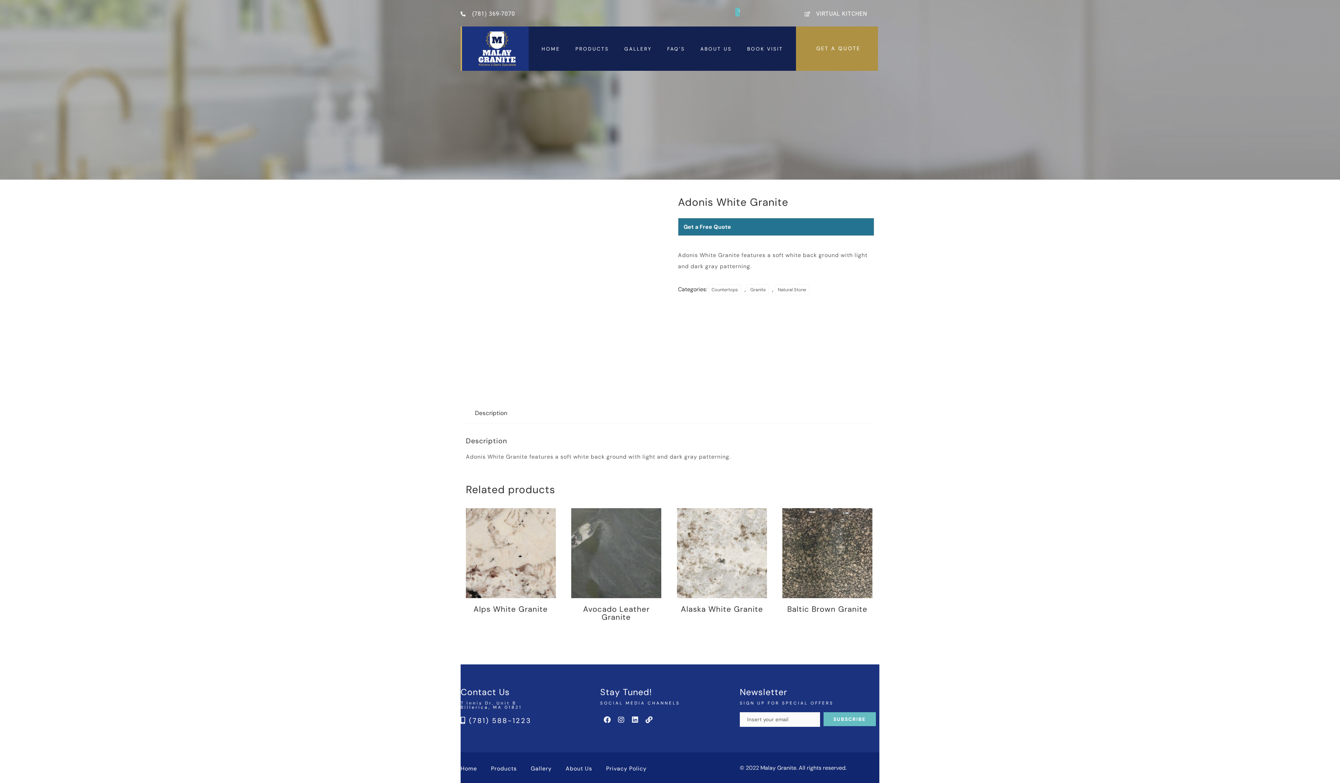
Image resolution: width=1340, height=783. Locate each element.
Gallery (638, 49)
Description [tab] (491, 413)
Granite (758, 290)
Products (592, 49)
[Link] (649, 720)
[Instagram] (621, 720)
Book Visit (765, 49)
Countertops (725, 290)
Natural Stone (792, 290)
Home (551, 49)
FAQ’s (676, 49)
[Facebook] (607, 720)
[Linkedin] (635, 720)
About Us (716, 49)
